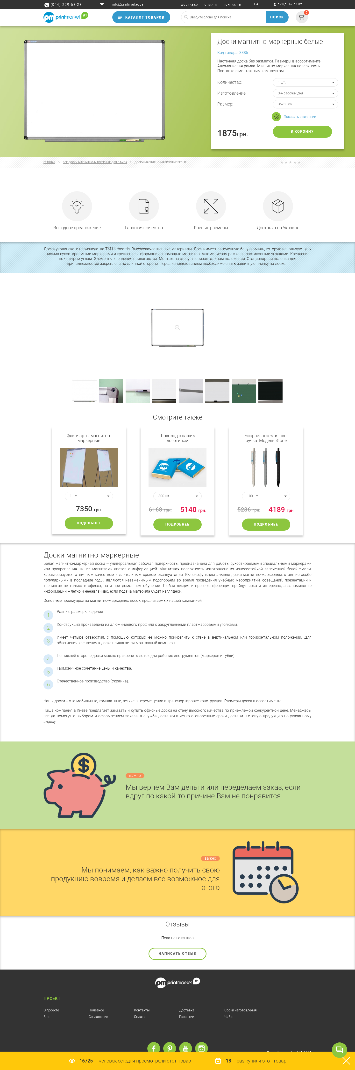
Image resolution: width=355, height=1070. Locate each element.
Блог (47, 1017)
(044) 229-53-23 (66, 5)
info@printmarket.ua (127, 4)
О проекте (51, 1010)
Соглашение (98, 1017)
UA (256, 4)
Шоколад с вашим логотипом (177, 438)
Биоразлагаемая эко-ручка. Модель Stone (266, 438)
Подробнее (89, 523)
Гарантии (186, 1017)
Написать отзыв (177, 953)
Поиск (277, 17)
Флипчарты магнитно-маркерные (89, 438)
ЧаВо (228, 1017)
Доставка (186, 1010)
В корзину (302, 131)
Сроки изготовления (240, 1010)
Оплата (140, 1017)
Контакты (142, 1010)
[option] (177, 91)
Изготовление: (232, 93)
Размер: (225, 104)
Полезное (96, 1010)
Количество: (229, 82)
